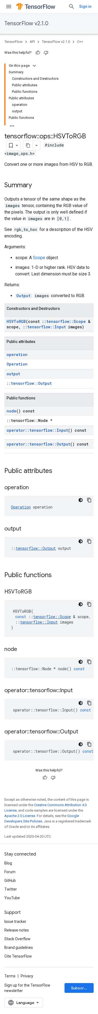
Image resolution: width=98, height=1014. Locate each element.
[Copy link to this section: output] (26, 529)
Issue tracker (15, 921)
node (11, 411)
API (32, 42)
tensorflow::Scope (66, 321)
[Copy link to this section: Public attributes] (57, 471)
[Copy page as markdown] (28, 145)
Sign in (85, 6)
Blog (8, 863)
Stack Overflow (17, 939)
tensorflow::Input (46, 326)
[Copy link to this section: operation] (34, 488)
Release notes (16, 930)
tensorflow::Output (31, 383)
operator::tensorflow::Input (37, 430)
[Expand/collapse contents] (34, 65)
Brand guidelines (18, 947)
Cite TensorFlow (18, 956)
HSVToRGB (16, 321)
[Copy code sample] (89, 500)
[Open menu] (8, 6)
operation (17, 354)
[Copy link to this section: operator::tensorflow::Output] (83, 732)
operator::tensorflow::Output (38, 444)
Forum (10, 872)
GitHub (10, 880)
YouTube (12, 898)
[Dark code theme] (80, 500)
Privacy (27, 976)
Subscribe (80, 988)
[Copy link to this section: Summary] (37, 185)
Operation (17, 364)
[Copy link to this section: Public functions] (57, 575)
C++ (80, 42)
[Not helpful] (46, 53)
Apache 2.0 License (19, 816)
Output (23, 295)
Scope (39, 257)
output (13, 373)
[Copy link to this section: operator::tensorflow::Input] (78, 691)
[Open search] (71, 6)
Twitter (10, 889)
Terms (10, 976)
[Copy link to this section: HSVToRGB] (37, 592)
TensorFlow (13, 42)
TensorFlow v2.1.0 (26, 23)
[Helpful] (38, 53)
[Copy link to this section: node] (22, 649)
